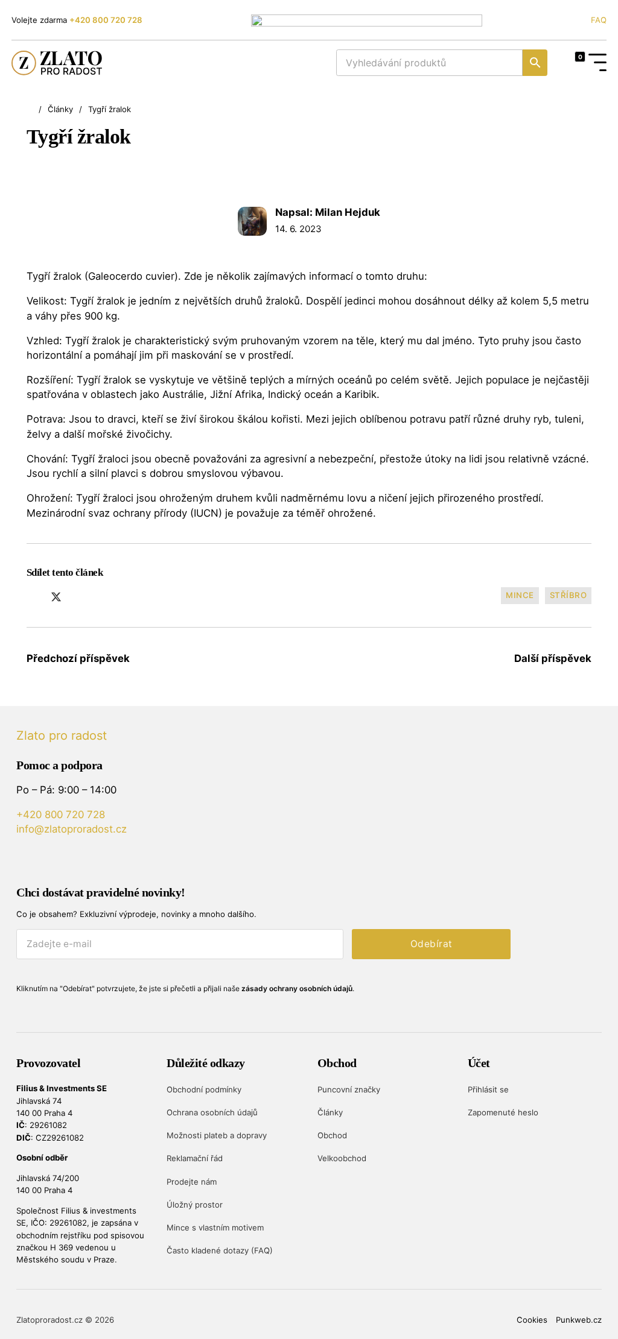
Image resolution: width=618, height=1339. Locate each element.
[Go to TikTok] (91, 861)
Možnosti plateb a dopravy (217, 1135)
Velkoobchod (341, 1158)
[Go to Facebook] (45, 861)
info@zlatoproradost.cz (71, 829)
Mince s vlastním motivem (215, 1227)
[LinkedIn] (79, 597)
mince (520, 595)
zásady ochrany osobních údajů (296, 988)
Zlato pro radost (61, 735)
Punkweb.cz (579, 1320)
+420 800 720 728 (105, 20)
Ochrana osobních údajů (212, 1112)
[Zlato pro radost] (56, 63)
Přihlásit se (488, 1089)
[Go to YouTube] (22, 861)
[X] (56, 597)
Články (60, 109)
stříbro (568, 595)
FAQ (599, 20)
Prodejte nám (192, 1181)
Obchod (332, 1135)
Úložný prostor (195, 1204)
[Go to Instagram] (68, 861)
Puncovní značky (348, 1089)
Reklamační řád (195, 1158)
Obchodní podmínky (204, 1089)
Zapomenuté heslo (503, 1112)
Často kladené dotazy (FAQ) (220, 1250)
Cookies (532, 1320)
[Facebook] (34, 597)
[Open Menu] (597, 62)
